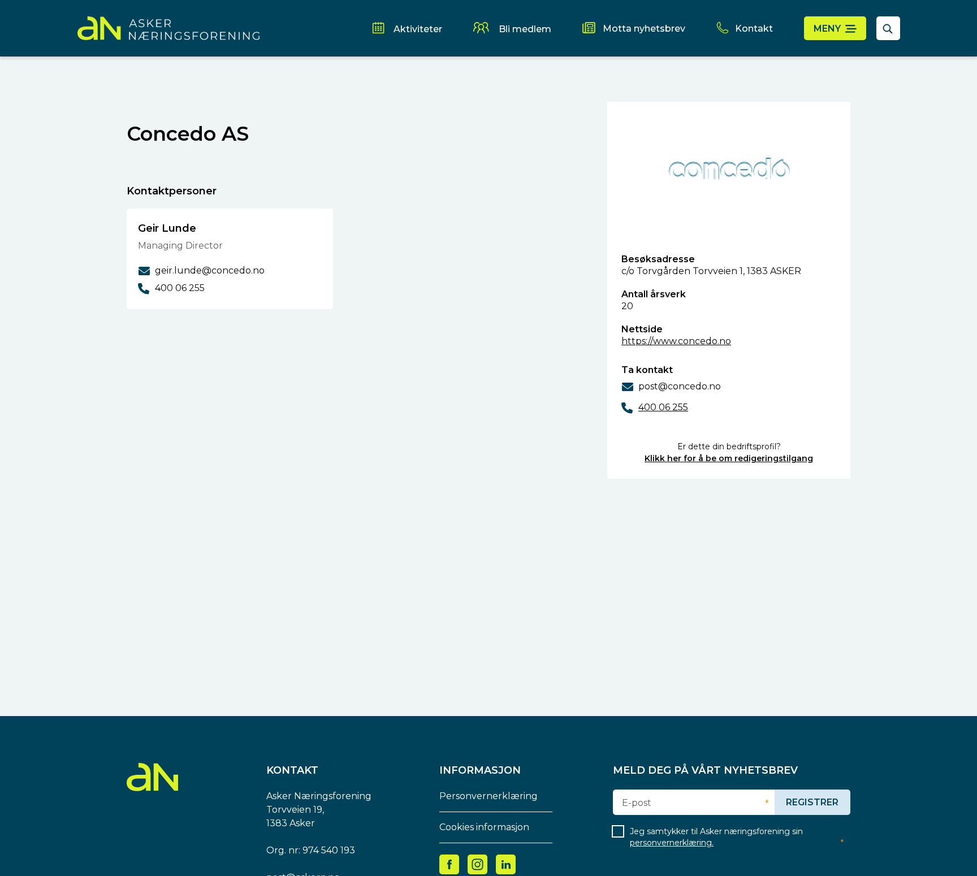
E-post (636, 803)
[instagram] (477, 863)
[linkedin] (506, 863)
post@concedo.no (679, 386)
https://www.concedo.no (676, 341)
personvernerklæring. (672, 843)
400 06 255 (663, 407)
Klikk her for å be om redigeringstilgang (729, 458)
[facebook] (449, 863)
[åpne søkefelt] (888, 28)
